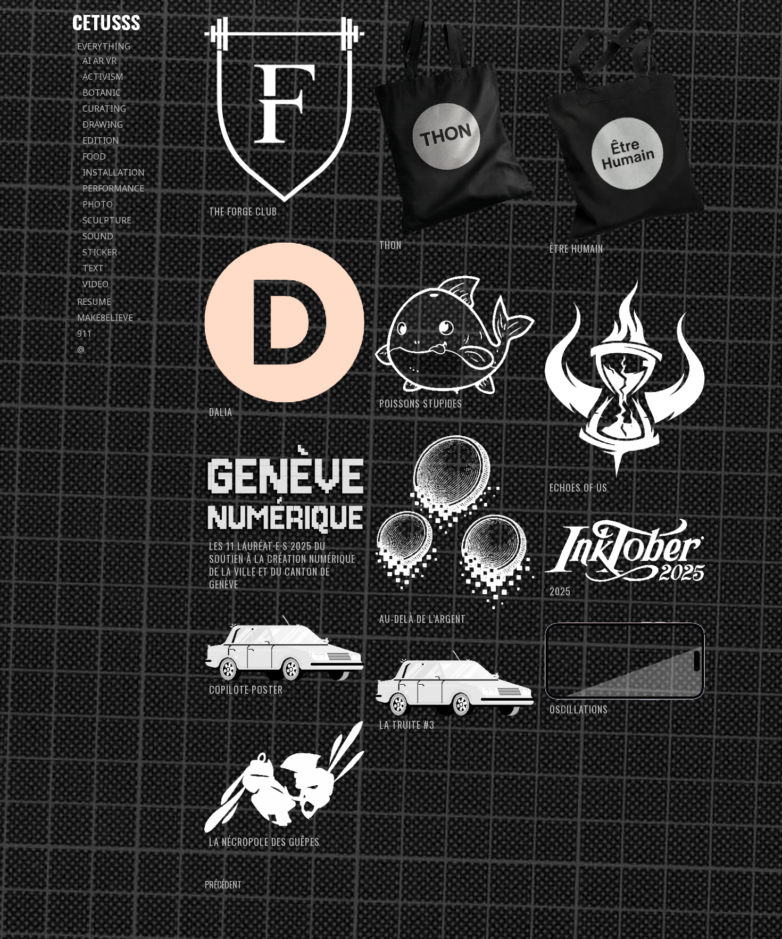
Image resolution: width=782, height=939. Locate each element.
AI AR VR (99, 61)
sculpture (106, 220)
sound (97, 236)
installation (113, 172)
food (94, 156)
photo (97, 204)
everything (103, 46)
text (93, 268)
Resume (94, 302)
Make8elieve (105, 317)
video (95, 284)
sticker (99, 252)
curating (104, 108)
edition (100, 140)
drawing (102, 124)
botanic (101, 92)
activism (102, 76)
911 (84, 333)
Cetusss (106, 21)
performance (113, 188)
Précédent (223, 884)
